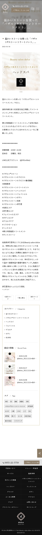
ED (11, 401)
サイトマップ (31, 507)
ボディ (8, 334)
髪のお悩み (8, 421)
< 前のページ (7, 298)
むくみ (20, 416)
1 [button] (19, 91)
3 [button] (22, 91)
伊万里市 (30, 406)
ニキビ (19, 411)
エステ (7, 411)
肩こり (14, 416)
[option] (21, 71)
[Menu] (37, 8)
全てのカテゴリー (12, 314)
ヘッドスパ (5, 289)
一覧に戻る (21, 298)
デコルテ (9, 329)
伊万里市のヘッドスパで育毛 (13, 286)
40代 (6, 401)
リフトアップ (18, 421)
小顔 (13, 411)
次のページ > (34, 298)
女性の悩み (28, 416)
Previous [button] (4, 72)
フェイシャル (10, 326)
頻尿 (16, 401)
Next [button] (38, 72)
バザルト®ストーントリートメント (17, 318)
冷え (29, 411)
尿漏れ (22, 401)
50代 (27, 401)
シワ (24, 411)
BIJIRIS (8, 337)
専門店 (7, 416)
